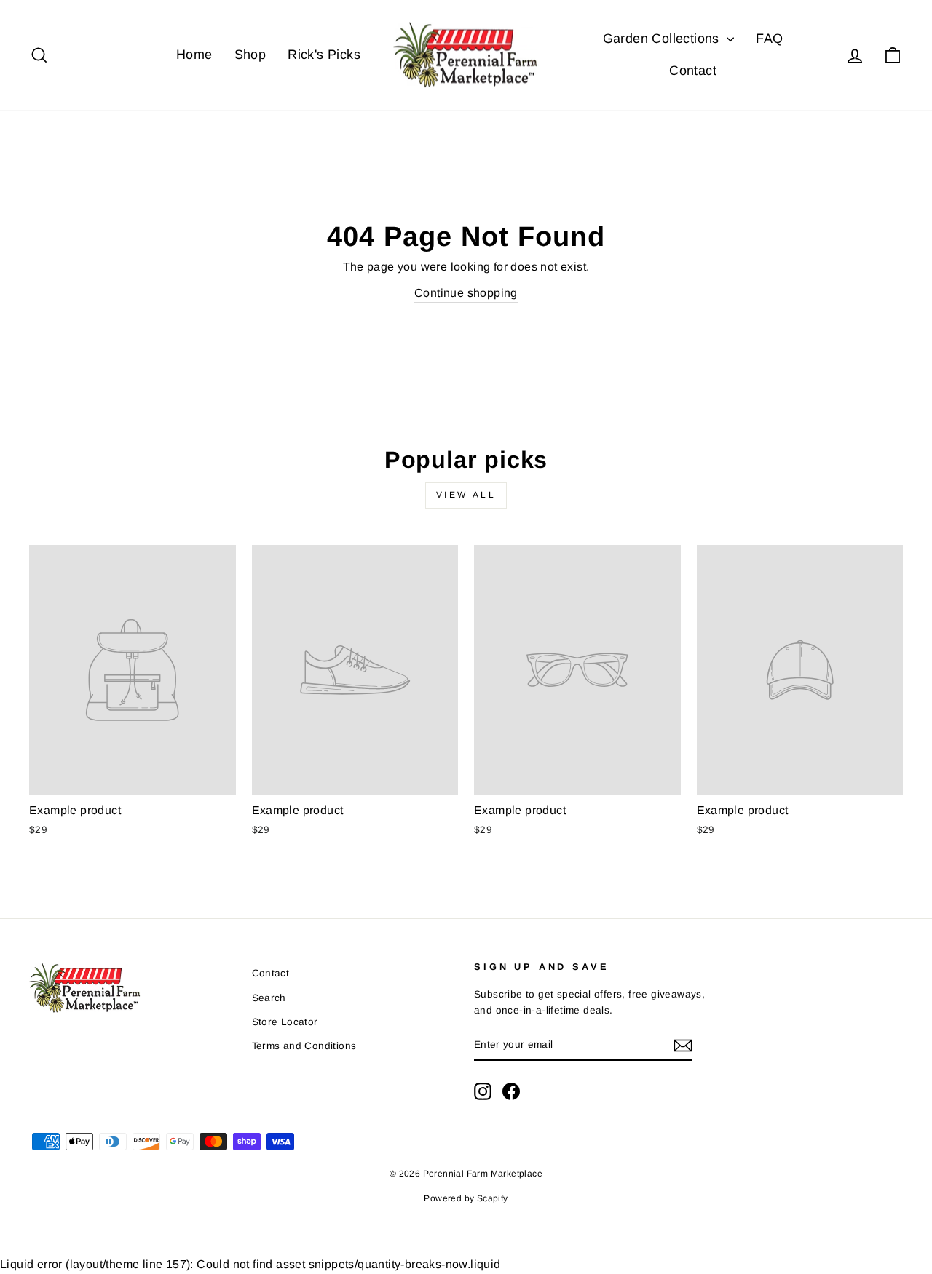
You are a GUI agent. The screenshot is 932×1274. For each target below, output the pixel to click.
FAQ (769, 38)
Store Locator (285, 1021)
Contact (692, 70)
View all (466, 495)
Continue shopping (466, 293)
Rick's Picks (324, 54)
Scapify (492, 1198)
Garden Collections (663, 38)
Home (194, 54)
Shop (250, 54)
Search (269, 997)
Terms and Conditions (304, 1045)
